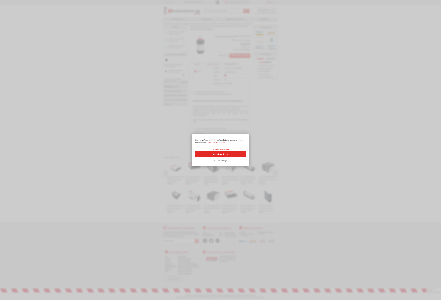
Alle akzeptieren (220, 154)
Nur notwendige (220, 160)
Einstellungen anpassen (220, 149)
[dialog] (220, 150)
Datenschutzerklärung (216, 143)
